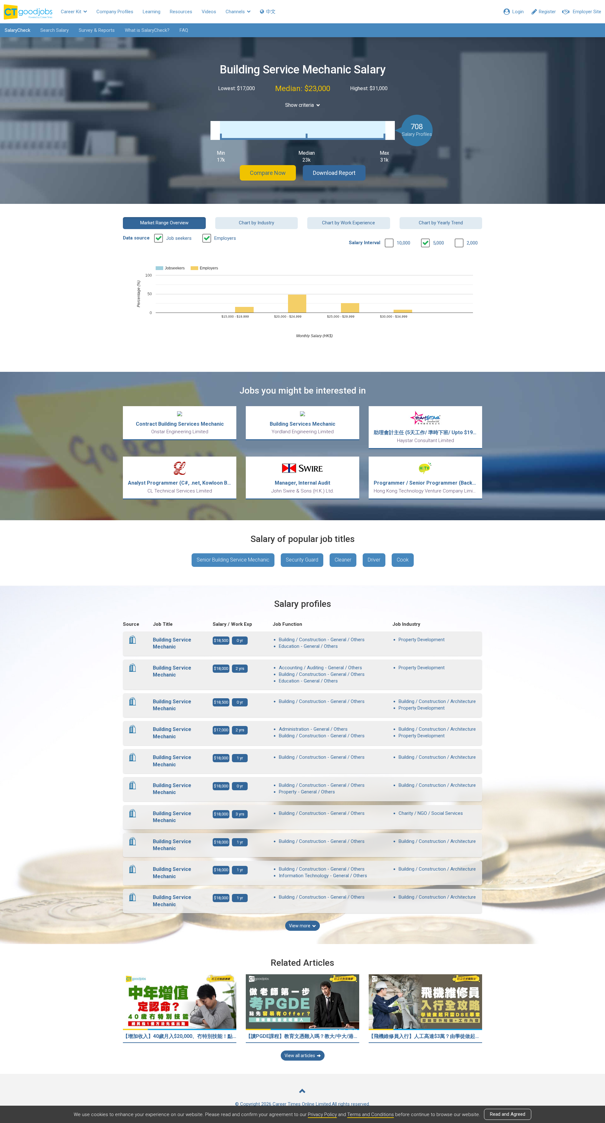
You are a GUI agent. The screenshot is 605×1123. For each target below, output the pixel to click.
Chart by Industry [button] (256, 223)
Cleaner (343, 560)
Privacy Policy (322, 1114)
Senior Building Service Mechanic (233, 560)
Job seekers (179, 238)
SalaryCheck (17, 30)
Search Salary (54, 30)
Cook (403, 560)
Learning (151, 11)
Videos (209, 11)
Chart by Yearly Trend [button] (441, 223)
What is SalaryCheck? (147, 30)
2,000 (472, 243)
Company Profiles (114, 11)
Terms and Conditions (370, 1114)
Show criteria (299, 105)
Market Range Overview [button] (164, 223)
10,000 (403, 243)
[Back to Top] (302, 1092)
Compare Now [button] (268, 173)
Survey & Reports (97, 30)
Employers (225, 238)
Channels (236, 11)
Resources (181, 11)
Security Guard (302, 560)
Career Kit (72, 11)
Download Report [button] (334, 173)
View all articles (300, 1055)
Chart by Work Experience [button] (348, 223)
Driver (374, 560)
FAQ (184, 30)
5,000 (438, 243)
